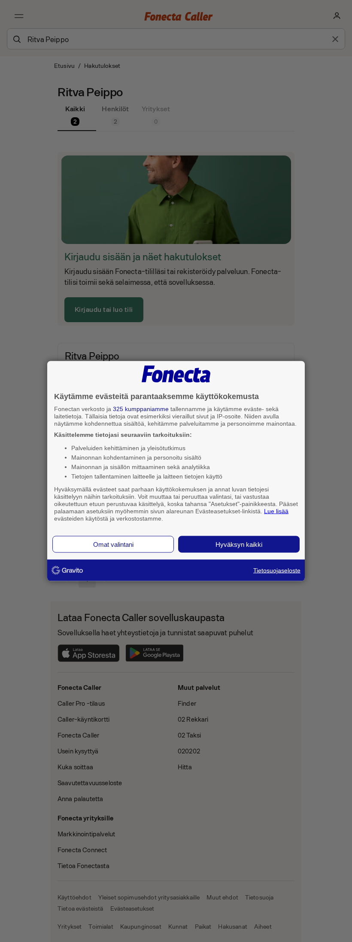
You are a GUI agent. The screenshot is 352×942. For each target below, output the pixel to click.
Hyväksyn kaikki (238, 544)
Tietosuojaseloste (276, 570)
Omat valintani (113, 544)
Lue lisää (276, 510)
